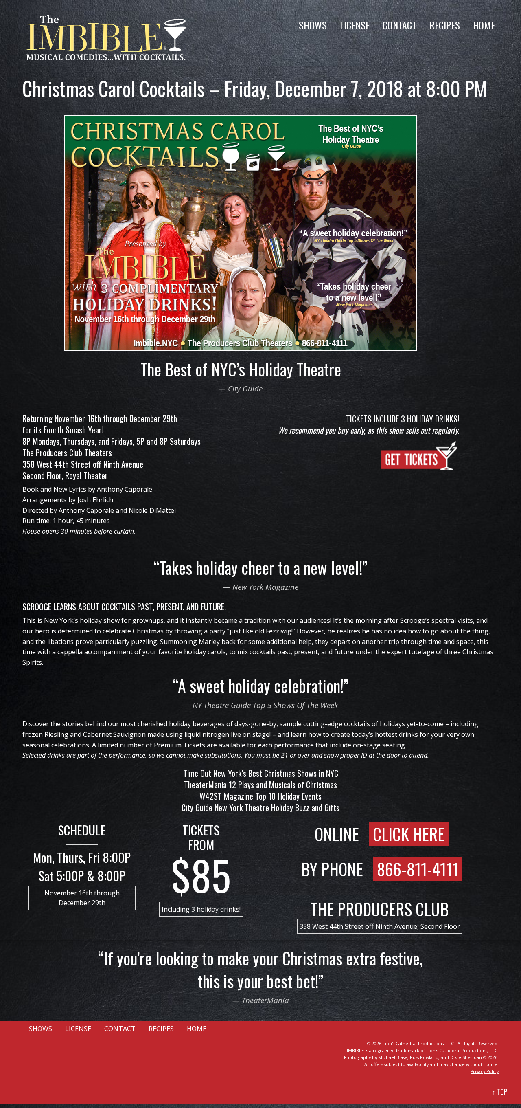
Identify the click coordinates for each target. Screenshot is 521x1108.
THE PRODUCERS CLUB (380, 909)
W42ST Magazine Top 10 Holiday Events (260, 796)
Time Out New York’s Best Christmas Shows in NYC (260, 773)
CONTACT (399, 25)
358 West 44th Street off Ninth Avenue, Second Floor (380, 926)
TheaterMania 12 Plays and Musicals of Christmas (260, 784)
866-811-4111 (417, 869)
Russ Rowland (424, 1057)
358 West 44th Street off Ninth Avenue (82, 464)
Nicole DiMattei (152, 510)
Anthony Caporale (124, 489)
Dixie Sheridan (466, 1057)
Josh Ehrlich (95, 499)
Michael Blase (392, 1057)
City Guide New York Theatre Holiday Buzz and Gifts (260, 807)
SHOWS (313, 25)
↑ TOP (499, 1092)
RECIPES (444, 25)
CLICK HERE (408, 834)
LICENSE (355, 25)
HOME (484, 25)
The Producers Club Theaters (67, 452)
